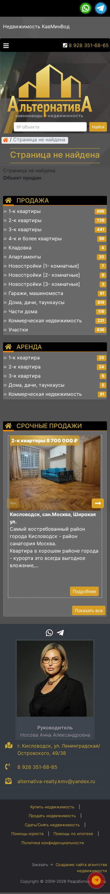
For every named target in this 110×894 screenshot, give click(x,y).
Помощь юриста (27, 833)
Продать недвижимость (52, 815)
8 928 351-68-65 (89, 45)
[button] (98, 503)
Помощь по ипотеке (73, 833)
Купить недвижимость (52, 806)
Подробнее (84, 591)
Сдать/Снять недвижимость (52, 824)
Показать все (89, 610)
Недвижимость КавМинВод (36, 26)
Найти (98, 126)
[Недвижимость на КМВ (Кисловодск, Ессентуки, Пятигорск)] (5, 140)
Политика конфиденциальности (52, 842)
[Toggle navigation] (4, 45)
